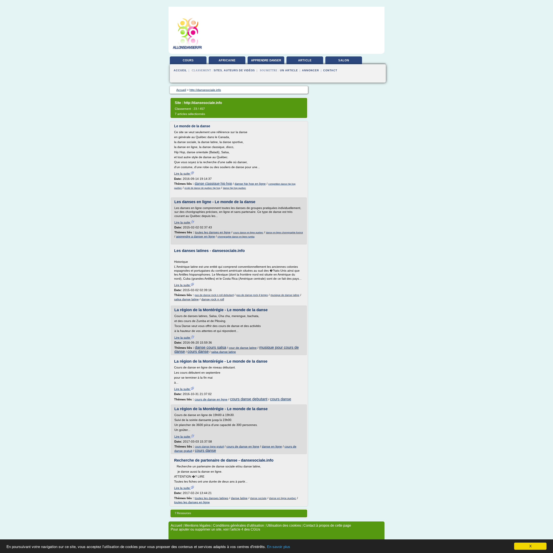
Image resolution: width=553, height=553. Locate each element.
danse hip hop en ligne (250, 183)
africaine (227, 60)
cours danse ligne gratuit (209, 446)
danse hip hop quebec (234, 188)
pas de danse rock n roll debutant (214, 295)
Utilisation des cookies (283, 525)
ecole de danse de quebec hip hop (202, 188)
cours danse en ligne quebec (248, 232)
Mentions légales (197, 525)
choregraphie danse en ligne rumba (236, 236)
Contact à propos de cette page (327, 525)
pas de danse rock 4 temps (252, 295)
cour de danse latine (243, 347)
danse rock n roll (212, 299)
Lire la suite (182, 173)
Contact (330, 70)
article (305, 60)
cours (188, 60)
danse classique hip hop (213, 183)
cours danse (198, 351)
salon (343, 60)
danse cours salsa (210, 347)
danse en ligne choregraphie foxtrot (284, 232)
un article (289, 70)
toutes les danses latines (211, 498)
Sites (218, 70)
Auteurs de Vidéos (239, 70)
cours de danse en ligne (211, 399)
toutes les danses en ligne (212, 232)
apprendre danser (266, 60)
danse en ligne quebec (282, 498)
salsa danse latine (186, 299)
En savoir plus (278, 547)
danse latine (239, 498)
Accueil (180, 70)
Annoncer (310, 70)
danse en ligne (272, 446)
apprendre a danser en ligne (195, 236)
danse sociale (258, 498)
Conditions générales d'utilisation (238, 525)
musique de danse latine (284, 295)
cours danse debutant (248, 399)
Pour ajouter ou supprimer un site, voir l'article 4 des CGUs (215, 529)
